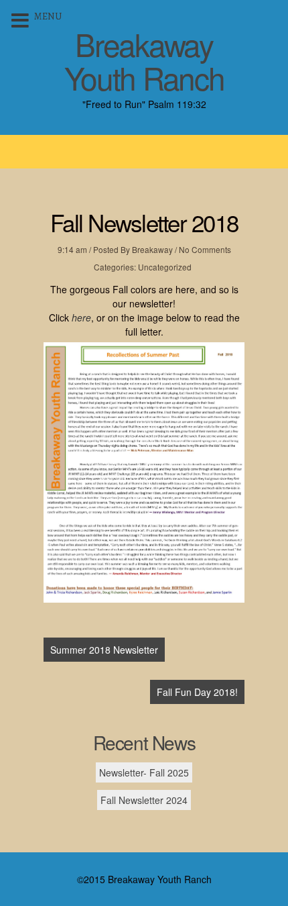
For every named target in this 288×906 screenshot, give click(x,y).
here (81, 317)
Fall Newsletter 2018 (144, 222)
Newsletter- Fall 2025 (144, 772)
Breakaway (152, 249)
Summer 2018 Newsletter (104, 649)
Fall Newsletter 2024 (144, 800)
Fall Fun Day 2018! (197, 692)
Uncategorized (165, 266)
